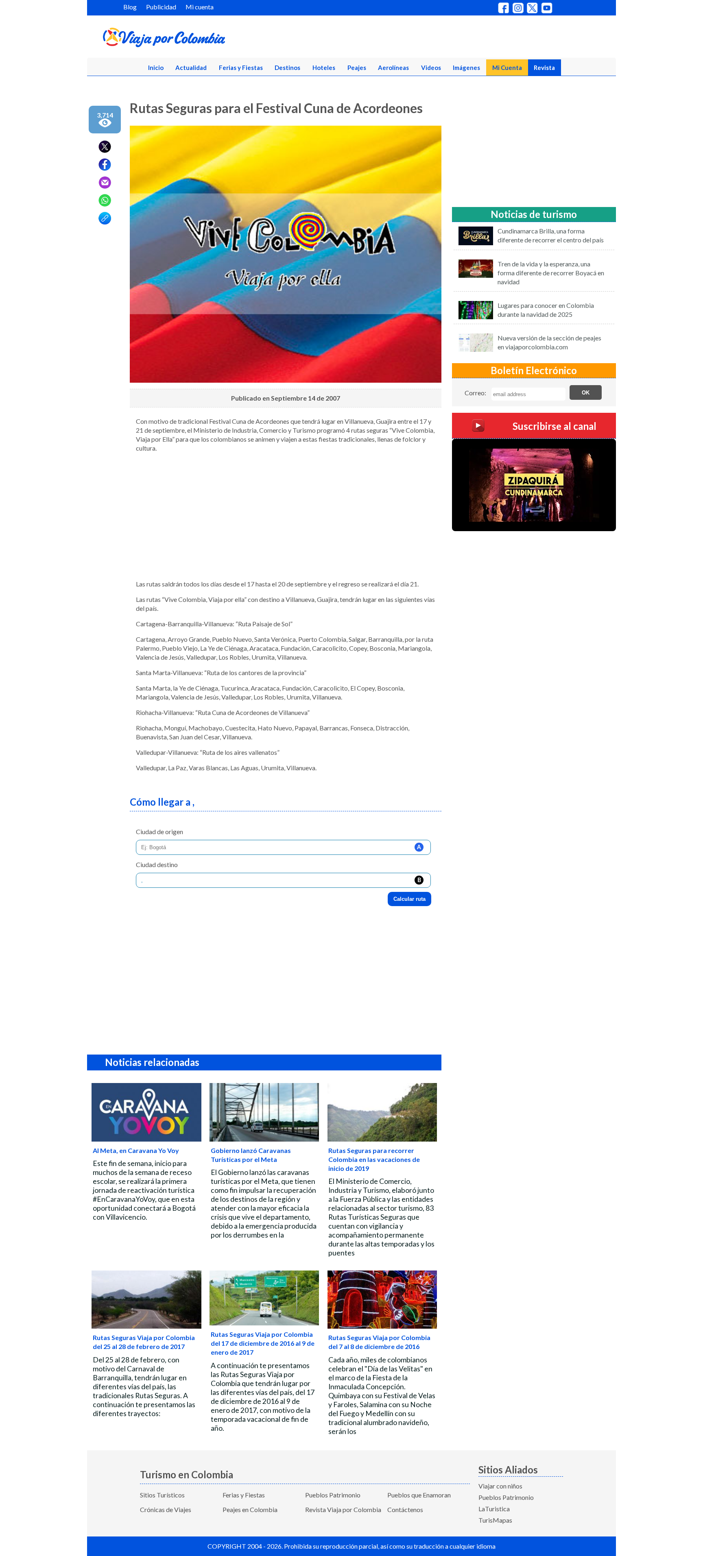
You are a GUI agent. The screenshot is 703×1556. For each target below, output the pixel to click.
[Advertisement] (285, 516)
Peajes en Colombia (250, 1509)
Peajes (356, 67)
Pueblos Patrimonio (332, 1495)
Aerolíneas (393, 67)
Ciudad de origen (159, 831)
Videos (431, 67)
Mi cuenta (200, 7)
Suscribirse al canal (554, 426)
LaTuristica (494, 1508)
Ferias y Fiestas (241, 67)
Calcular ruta (409, 899)
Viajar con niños (500, 1486)
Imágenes (466, 67)
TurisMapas (495, 1520)
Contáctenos (405, 1509)
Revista (544, 67)
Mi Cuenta (507, 67)
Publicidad (161, 7)
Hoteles (323, 67)
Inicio (156, 67)
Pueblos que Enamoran (419, 1495)
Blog (130, 7)
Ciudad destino (157, 864)
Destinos (287, 67)
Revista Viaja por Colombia (343, 1509)
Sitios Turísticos (162, 1495)
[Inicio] (203, 39)
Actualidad (191, 67)
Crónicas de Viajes (165, 1509)
